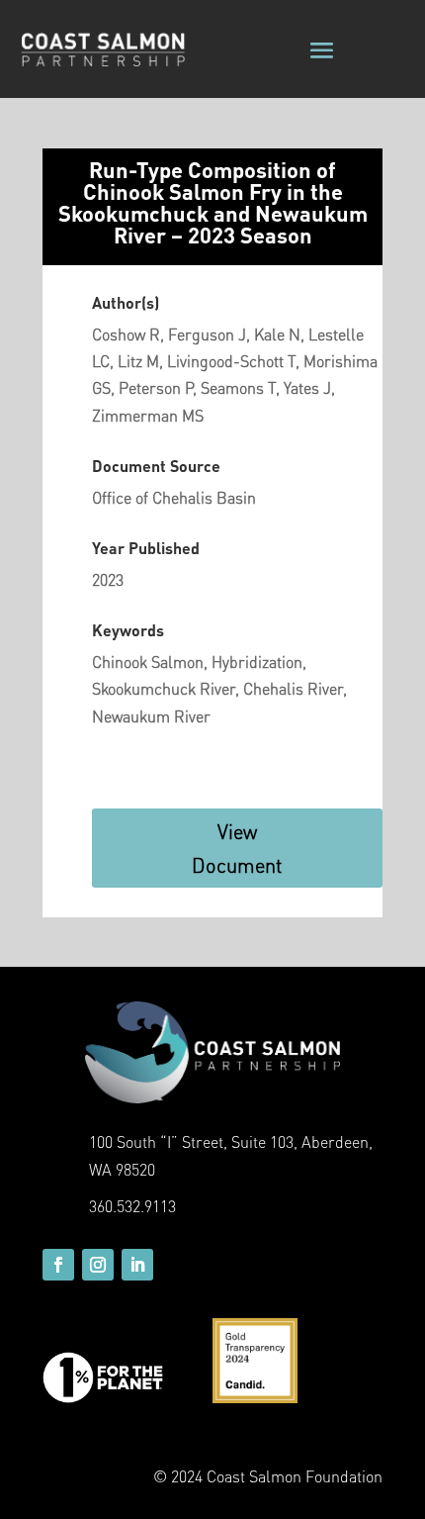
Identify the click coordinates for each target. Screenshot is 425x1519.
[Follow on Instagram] (98, 1265)
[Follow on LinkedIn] (137, 1265)
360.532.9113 (132, 1205)
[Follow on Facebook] (58, 1265)
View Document (237, 848)
